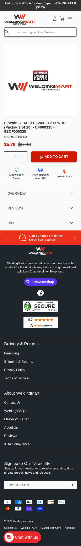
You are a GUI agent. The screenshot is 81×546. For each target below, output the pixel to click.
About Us (11, 427)
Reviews (10, 436)
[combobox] (40, 32)
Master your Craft (16, 419)
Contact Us (12, 402)
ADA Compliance (17, 444)
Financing (11, 353)
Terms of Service (16, 378)
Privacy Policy (14, 370)
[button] (62, 18)
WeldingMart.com (23, 521)
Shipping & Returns (18, 361)
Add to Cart (56, 156)
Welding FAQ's (15, 411)
